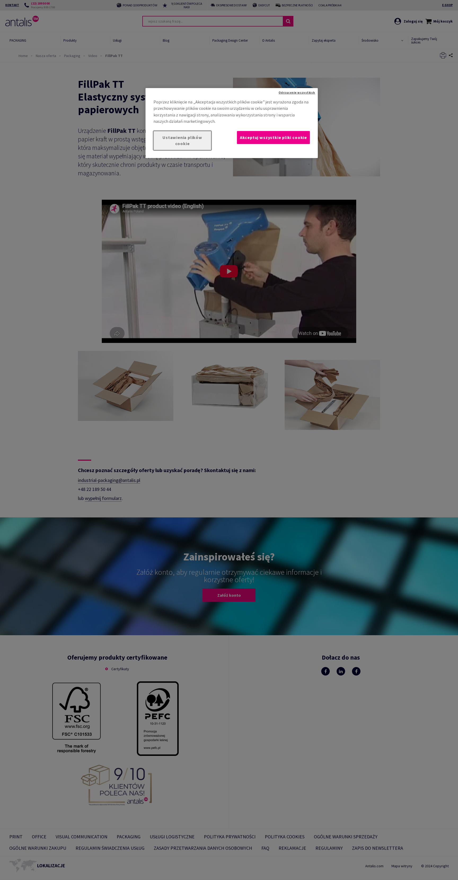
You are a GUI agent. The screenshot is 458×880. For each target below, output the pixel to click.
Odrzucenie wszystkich (297, 92)
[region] (232, 123)
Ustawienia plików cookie (182, 140)
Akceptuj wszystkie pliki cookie (273, 137)
